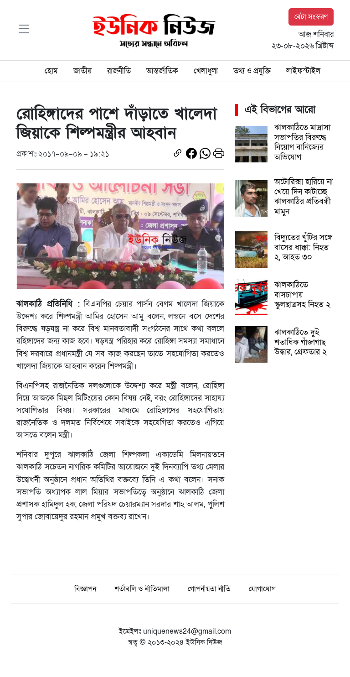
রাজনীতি (119, 71)
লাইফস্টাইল (303, 71)
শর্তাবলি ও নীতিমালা (142, 589)
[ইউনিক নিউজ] (151, 30)
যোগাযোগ (262, 589)
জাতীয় (82, 71)
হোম (51, 71)
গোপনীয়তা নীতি (209, 589)
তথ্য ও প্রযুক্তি (252, 71)
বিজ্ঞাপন (85, 589)
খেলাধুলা (206, 71)
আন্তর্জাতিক (162, 71)
